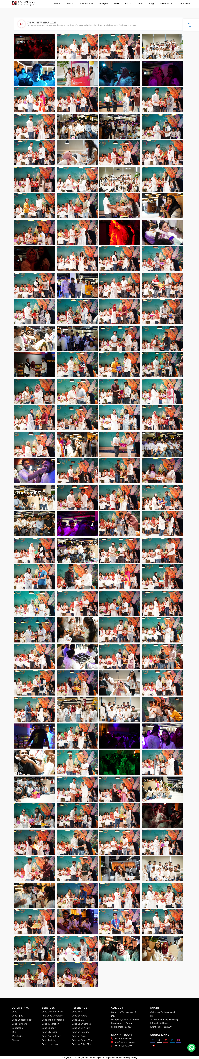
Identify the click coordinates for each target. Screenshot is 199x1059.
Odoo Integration (50, 1023)
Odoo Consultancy (51, 1036)
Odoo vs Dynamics (81, 1023)
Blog (151, 3)
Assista (128, 3)
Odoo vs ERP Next (81, 1028)
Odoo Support (49, 1028)
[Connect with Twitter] (159, 1040)
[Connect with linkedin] (172, 1040)
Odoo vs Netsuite (80, 1032)
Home (57, 3)
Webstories (17, 1036)
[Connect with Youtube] (153, 1045)
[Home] (24, 3)
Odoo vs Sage (79, 1036)
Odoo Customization (52, 1011)
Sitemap (16, 1040)
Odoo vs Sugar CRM (82, 1040)
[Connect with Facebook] (152, 1040)
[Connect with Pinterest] (165, 1040)
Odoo (14, 1011)
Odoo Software (79, 1015)
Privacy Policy (130, 1057)
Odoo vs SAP (78, 1019)
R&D (116, 3)
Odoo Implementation (53, 1019)
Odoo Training (49, 1040)
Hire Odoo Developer (53, 1015)
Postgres (103, 3)
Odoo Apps (17, 1015)
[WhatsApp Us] (191, 1048)
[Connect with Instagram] (178, 1040)
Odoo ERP (77, 1011)
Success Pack (86, 3)
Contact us (17, 1028)
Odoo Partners (19, 1023)
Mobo (140, 3)
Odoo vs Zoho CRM (81, 1044)
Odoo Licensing (50, 1044)
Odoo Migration (50, 1032)
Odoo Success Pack (22, 1019)
